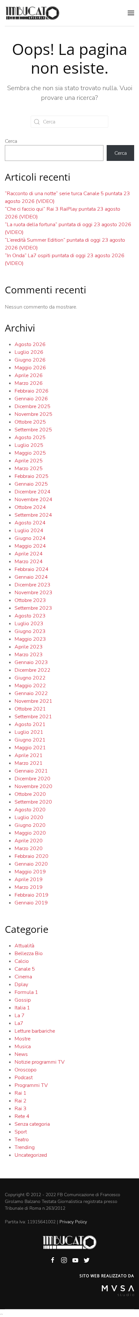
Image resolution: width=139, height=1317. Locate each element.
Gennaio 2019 (31, 902)
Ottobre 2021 (30, 708)
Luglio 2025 (29, 445)
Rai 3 (21, 1108)
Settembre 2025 (33, 429)
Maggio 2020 (30, 833)
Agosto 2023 (30, 615)
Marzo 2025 (29, 468)
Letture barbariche (35, 1031)
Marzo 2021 (29, 763)
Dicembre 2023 (32, 584)
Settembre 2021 (33, 716)
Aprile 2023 (29, 646)
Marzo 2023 (29, 654)
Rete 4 (22, 1116)
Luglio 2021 (29, 732)
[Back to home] (32, 13)
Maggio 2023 (30, 639)
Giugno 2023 (30, 631)
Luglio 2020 (29, 817)
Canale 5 (25, 969)
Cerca (11, 141)
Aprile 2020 (29, 840)
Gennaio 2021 (31, 770)
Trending (25, 1147)
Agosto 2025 (30, 437)
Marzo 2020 (29, 848)
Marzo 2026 (29, 383)
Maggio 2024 (30, 546)
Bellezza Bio (29, 953)
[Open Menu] (131, 13)
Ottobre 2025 (30, 422)
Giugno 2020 (30, 825)
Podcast (24, 1077)
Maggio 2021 (30, 747)
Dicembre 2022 (32, 670)
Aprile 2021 (29, 755)
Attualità (24, 945)
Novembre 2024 (33, 499)
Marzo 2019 (29, 887)
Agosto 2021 (30, 724)
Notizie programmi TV (40, 1062)
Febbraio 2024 (31, 569)
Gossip (23, 1000)
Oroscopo (26, 1069)
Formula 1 (26, 992)
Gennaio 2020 (31, 864)
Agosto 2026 (30, 344)
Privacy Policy (73, 1222)
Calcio (22, 961)
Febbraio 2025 (31, 476)
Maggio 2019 (30, 871)
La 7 (20, 1015)
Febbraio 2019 (31, 895)
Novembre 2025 (33, 414)
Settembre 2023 (33, 608)
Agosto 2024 (30, 522)
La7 (19, 1023)
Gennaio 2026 (31, 398)
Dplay (21, 984)
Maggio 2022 (30, 685)
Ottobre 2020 (30, 794)
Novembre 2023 (33, 592)
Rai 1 (21, 1093)
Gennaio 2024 (31, 577)
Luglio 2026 (29, 352)
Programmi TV (31, 1085)
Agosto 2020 (30, 809)
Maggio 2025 (30, 453)
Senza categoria (32, 1124)
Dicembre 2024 (32, 491)
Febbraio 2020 (31, 856)
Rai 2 (21, 1100)
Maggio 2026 (30, 367)
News (21, 1054)
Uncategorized (31, 1155)
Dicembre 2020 (32, 778)
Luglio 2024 (29, 530)
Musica (23, 1046)
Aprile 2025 (29, 460)
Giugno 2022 (30, 677)
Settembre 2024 (33, 515)
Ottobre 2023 (30, 600)
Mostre (22, 1038)
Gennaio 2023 (31, 662)
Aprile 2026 (29, 375)
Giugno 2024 (30, 538)
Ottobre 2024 (30, 507)
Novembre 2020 (33, 786)
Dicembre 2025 (32, 406)
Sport (21, 1131)
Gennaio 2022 (31, 693)
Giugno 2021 (30, 739)
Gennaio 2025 (31, 484)
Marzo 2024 (29, 561)
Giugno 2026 (30, 359)
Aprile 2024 (29, 553)
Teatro (22, 1139)
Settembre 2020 (33, 802)
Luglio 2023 (29, 623)
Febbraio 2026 (31, 391)
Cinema (23, 976)
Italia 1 (22, 1007)
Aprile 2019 (29, 879)
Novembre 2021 (33, 701)
